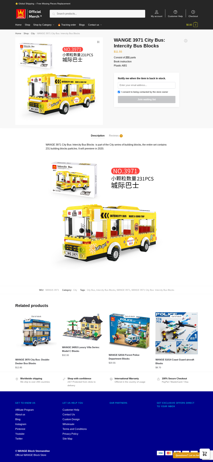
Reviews (114, 135)
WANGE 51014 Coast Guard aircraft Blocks (174, 361)
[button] (205, 454)
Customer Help (175, 16)
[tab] (98, 133)
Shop (26, 33)
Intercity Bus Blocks (105, 290)
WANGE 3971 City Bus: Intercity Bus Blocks (152, 290)
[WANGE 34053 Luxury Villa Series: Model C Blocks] (83, 327)
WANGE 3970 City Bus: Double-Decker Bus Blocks (32, 361)
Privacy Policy (70, 434)
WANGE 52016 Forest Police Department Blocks (124, 357)
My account (156, 16)
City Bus (91, 290)
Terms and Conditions (75, 429)
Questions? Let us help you (191, 455)
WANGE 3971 (123, 290)
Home (18, 33)
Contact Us (69, 414)
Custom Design (71, 419)
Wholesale (68, 424)
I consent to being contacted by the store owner (144, 92)
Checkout (193, 16)
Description (98, 135)
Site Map (67, 438)
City (33, 33)
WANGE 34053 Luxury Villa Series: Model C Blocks (81, 349)
